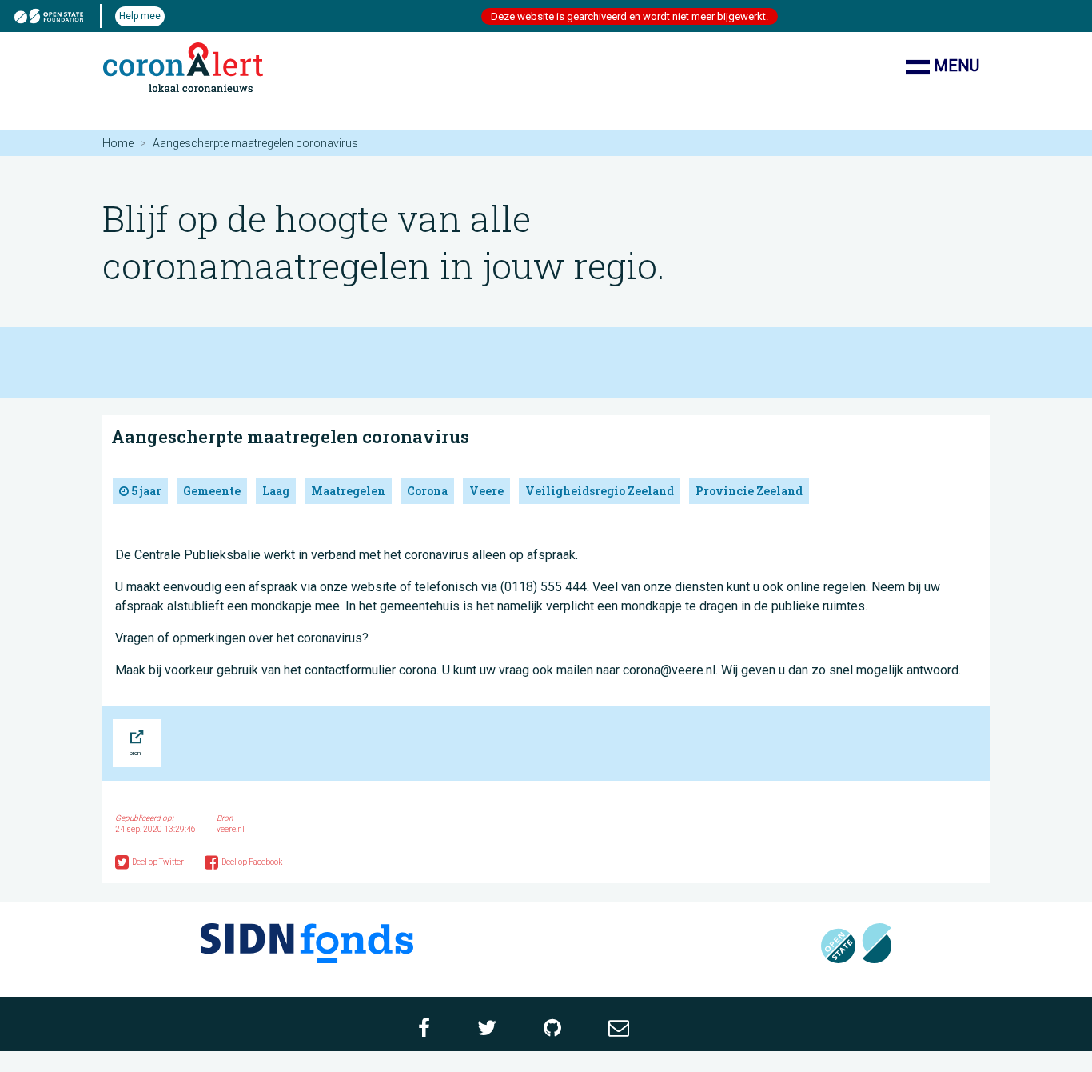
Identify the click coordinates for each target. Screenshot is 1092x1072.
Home (118, 143)
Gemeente (212, 490)
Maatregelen (348, 490)
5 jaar (145, 490)
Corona (427, 490)
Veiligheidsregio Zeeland (599, 490)
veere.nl (231, 829)
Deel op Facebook (251, 862)
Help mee (140, 16)
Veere (486, 490)
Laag (275, 490)
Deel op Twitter (158, 862)
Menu (954, 65)
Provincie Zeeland (749, 490)
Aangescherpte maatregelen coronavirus (290, 436)
